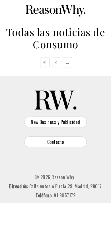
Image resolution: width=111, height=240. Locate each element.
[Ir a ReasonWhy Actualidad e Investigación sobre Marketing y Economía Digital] (55, 10)
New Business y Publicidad (55, 122)
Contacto (55, 141)
